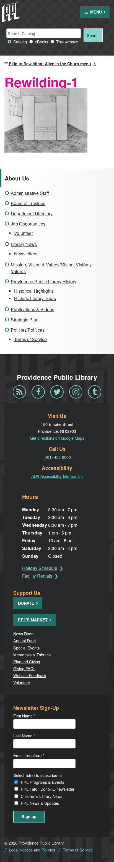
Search (93, 35)
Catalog (20, 41)
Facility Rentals (37, 576)
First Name (24, 716)
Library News (24, 244)
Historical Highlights (34, 291)
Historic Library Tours (35, 298)
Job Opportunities (28, 224)
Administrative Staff (30, 193)
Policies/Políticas (28, 330)
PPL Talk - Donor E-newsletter (47, 789)
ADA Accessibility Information (57, 476)
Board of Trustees (28, 203)
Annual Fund (24, 640)
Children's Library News (41, 796)
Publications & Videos (32, 309)
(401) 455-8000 (57, 457)
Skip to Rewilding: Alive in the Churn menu (49, 63)
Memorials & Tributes (32, 654)
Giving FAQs (24, 668)
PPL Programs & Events (42, 782)
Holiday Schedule (39, 568)
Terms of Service (30, 339)
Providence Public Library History (43, 281)
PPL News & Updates (40, 803)
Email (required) (29, 755)
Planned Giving (26, 661)
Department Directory (32, 213)
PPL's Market (33, 619)
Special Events (26, 648)
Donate (26, 603)
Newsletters (25, 253)
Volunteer (23, 233)
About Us (17, 178)
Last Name (24, 735)
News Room (24, 633)
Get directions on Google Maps (57, 438)
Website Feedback (29, 675)
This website (67, 41)
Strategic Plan (24, 319)
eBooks (41, 41)
